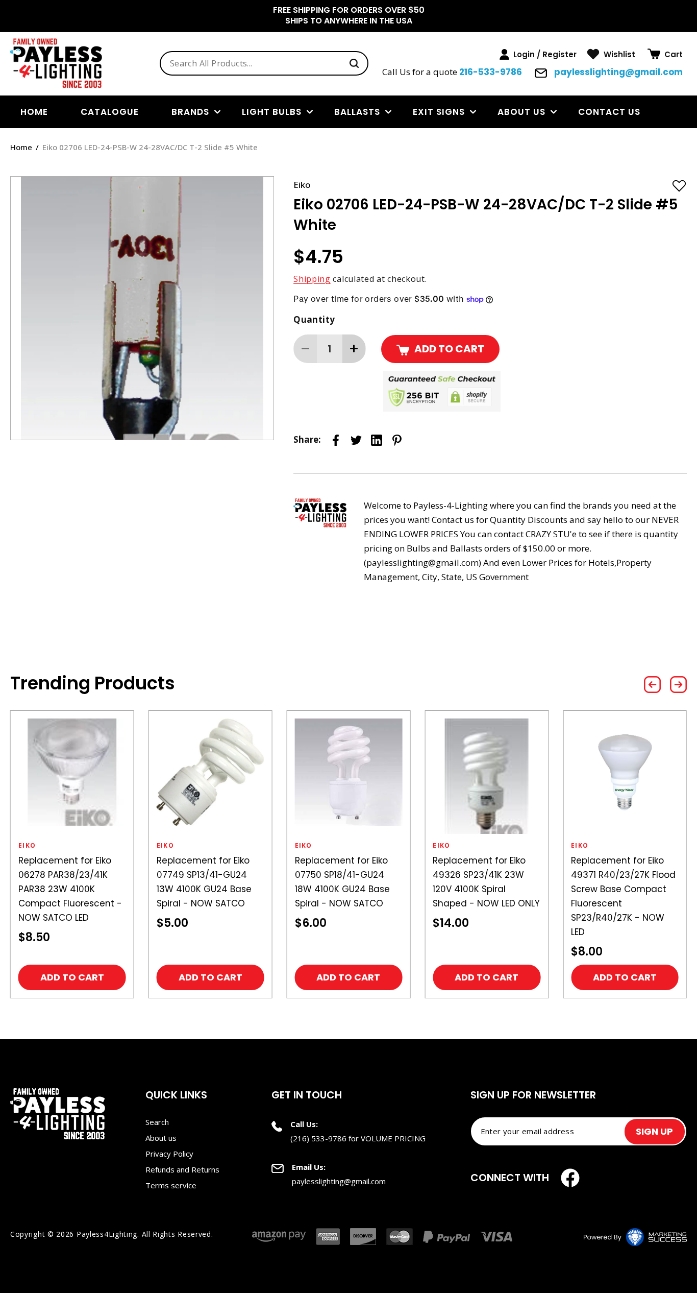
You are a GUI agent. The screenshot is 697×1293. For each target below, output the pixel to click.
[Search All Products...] (354, 63)
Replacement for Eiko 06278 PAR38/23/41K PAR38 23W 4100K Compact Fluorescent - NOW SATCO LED (70, 889)
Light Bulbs (272, 112)
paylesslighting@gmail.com (617, 72)
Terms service (170, 1185)
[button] (665, 54)
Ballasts (357, 112)
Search (157, 1122)
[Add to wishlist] (679, 185)
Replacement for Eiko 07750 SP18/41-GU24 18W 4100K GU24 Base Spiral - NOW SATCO (342, 881)
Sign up (654, 1131)
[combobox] (264, 63)
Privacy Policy (169, 1153)
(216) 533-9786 (318, 1138)
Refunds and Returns (182, 1169)
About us (521, 112)
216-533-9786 (490, 72)
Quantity (314, 319)
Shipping (312, 278)
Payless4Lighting (107, 1234)
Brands (190, 112)
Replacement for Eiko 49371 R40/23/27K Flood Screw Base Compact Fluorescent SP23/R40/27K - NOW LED (623, 896)
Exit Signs (439, 112)
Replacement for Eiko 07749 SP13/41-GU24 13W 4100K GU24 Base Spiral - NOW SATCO (204, 881)
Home (21, 147)
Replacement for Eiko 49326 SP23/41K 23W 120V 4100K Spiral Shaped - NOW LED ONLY (486, 881)
